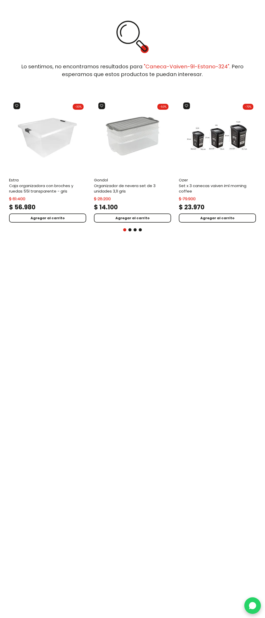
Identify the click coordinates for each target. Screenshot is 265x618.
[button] (124, 229)
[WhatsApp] (252, 605)
